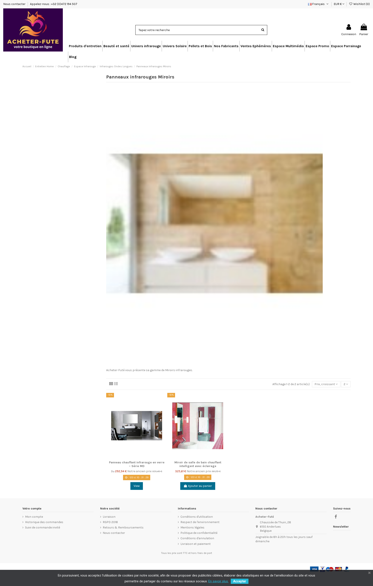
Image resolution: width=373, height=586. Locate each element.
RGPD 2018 (110, 522)
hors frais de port (201, 553)
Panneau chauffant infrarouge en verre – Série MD (136, 464)
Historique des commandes (44, 522)
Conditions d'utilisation (196, 517)
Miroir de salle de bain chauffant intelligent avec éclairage (197, 464)
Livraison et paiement (195, 544)
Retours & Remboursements (123, 527)
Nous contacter (14, 4)
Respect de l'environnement (200, 522)
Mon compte (34, 517)
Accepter (239, 581)
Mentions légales (192, 527)
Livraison (109, 517)
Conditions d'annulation (197, 538)
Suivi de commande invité (42, 527)
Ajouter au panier (200, 486)
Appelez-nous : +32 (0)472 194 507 (53, 4)
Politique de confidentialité (198, 533)
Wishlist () (361, 4)
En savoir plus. (218, 581)
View (137, 486)
